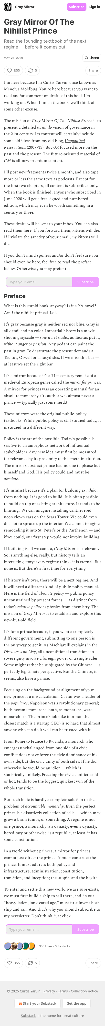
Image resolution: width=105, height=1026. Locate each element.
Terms (63, 991)
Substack (28, 1015)
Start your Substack (39, 1003)
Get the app (76, 1003)
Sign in (94, 7)
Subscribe (76, 7)
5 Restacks (62, 946)
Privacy (49, 991)
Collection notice (84, 991)
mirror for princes (85, 382)
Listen (94, 58)
